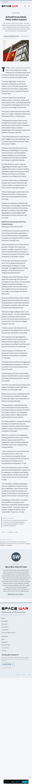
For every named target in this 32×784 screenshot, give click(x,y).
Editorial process (25, 36)
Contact (4, 650)
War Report (5, 627)
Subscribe (5, 1)
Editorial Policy (6, 645)
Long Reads (5, 629)
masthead (9, 545)
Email (16, 532)
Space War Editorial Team (12, 36)
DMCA (29, 674)
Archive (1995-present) (9, 632)
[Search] (25, 6)
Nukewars (5, 624)
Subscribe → (8, 664)
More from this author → (16, 594)
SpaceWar (5, 621)
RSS (10, 667)
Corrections (5, 648)
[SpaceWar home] (10, 6)
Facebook (11, 532)
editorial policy (25, 591)
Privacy (18, 674)
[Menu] (28, 6)
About (3, 639)
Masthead (5, 642)
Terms (24, 674)
